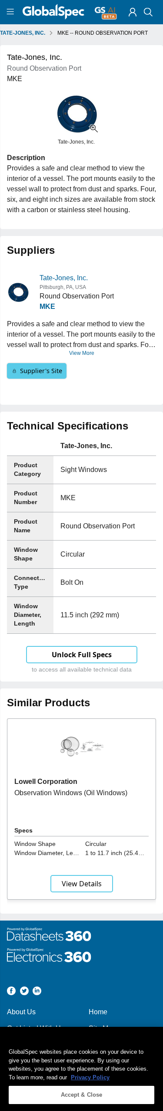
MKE (47, 306)
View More (81, 353)
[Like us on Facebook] (11, 992)
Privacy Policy (90, 1077)
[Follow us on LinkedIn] (37, 992)
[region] (81, 1069)
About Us (21, 1012)
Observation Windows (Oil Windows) (70, 792)
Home (98, 1012)
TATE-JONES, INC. (22, 33)
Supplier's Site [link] (41, 371)
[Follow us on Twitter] (24, 992)
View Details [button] (82, 883)
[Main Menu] (11, 12)
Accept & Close (82, 1094)
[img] (132, 12)
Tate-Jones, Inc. (64, 278)
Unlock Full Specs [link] (82, 654)
